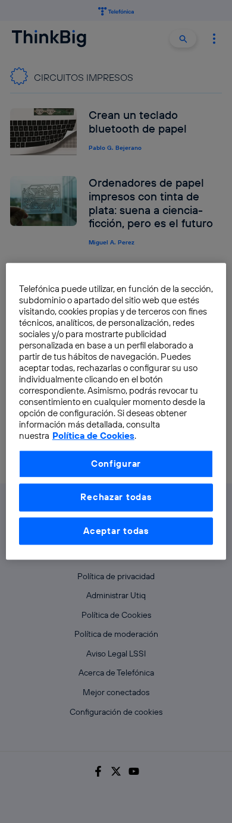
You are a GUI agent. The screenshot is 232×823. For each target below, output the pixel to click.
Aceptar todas (116, 530)
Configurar (116, 463)
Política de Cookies (93, 436)
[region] (116, 411)
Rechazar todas (115, 497)
